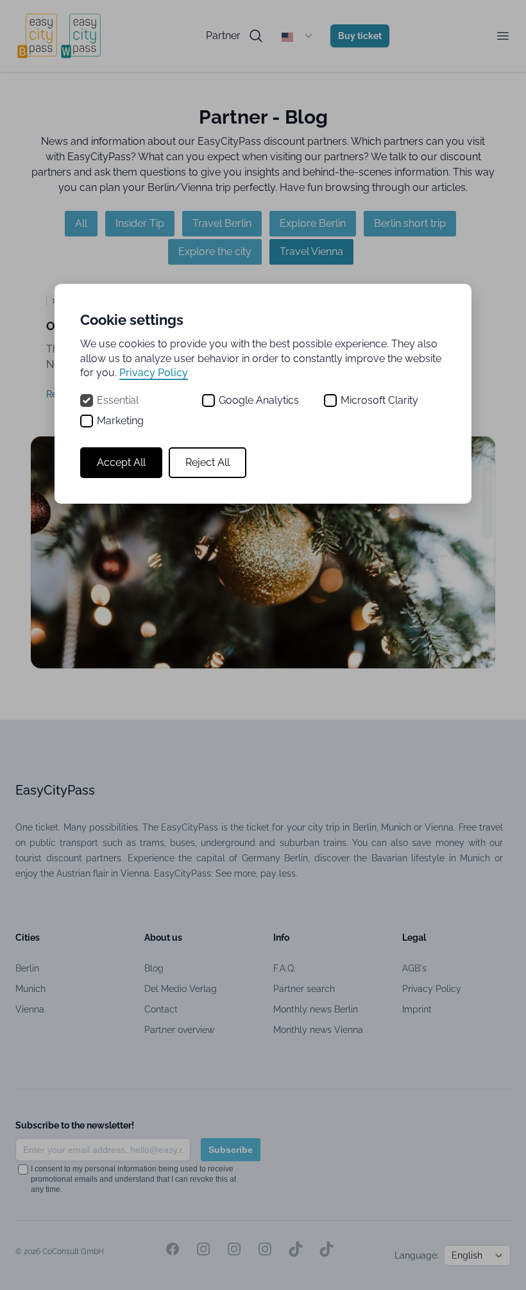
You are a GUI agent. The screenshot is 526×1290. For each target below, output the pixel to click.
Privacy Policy (153, 373)
